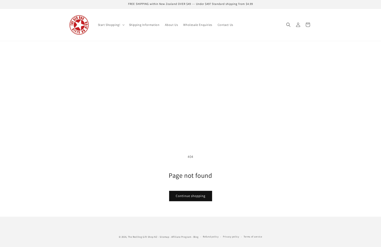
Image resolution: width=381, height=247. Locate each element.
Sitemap (164, 236)
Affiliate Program (181, 236)
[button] (110, 24)
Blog (196, 236)
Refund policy (211, 236)
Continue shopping (190, 196)
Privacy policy (231, 236)
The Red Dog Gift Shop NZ (142, 236)
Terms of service (253, 236)
